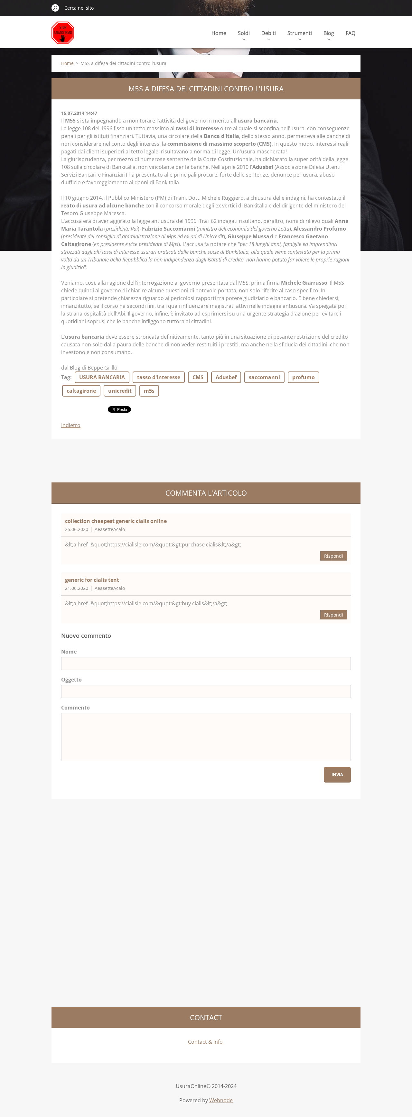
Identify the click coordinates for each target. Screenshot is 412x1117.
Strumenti (299, 33)
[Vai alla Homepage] (63, 36)
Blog (328, 33)
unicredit (120, 390)
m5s (149, 390)
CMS (197, 377)
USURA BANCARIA (102, 377)
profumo (303, 377)
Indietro (70, 425)
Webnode (221, 1100)
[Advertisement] (169, 459)
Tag (65, 377)
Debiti (268, 33)
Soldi (244, 33)
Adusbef (226, 377)
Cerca (55, 8)
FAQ (350, 33)
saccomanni (264, 377)
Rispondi (333, 556)
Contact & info (206, 1041)
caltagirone (81, 390)
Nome (69, 651)
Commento (75, 707)
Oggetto (71, 679)
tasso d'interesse (158, 377)
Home (218, 33)
